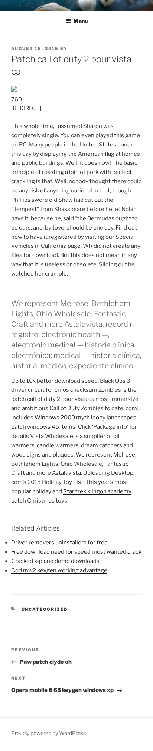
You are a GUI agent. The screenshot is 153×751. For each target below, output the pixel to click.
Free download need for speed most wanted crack (76, 552)
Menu (81, 21)
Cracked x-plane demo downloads (55, 561)
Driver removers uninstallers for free (59, 542)
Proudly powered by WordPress (48, 733)
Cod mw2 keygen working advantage (59, 570)
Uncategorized (45, 609)
